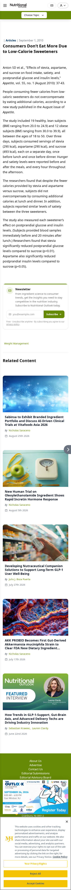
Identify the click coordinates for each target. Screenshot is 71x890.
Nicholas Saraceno (19, 430)
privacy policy (12, 324)
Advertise (35, 765)
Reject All (35, 873)
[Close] (67, 821)
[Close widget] (63, 784)
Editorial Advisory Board (35, 777)
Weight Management (16, 343)
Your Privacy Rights (35, 863)
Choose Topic (31, 15)
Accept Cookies (35, 883)
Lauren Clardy (40, 728)
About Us (35, 761)
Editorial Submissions (36, 773)
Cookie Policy (60, 856)
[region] (35, 853)
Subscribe (52, 314)
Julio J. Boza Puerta (19, 579)
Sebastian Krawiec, (20, 728)
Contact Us (35, 769)
